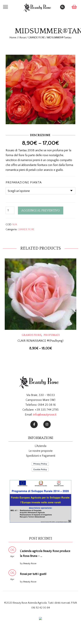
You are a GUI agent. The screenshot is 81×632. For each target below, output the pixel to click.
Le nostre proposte (41, 451)
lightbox (12, 117)
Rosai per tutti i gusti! (33, 574)
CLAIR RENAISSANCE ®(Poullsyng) (40, 340)
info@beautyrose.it (44, 414)
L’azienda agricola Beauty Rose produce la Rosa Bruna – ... (45, 553)
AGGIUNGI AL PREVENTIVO (40, 210)
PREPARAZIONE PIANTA (24, 182)
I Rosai (22, 37)
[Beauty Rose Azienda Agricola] (34, 424)
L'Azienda (40, 446)
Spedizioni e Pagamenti (40, 455)
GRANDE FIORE (36, 37)
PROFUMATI (52, 335)
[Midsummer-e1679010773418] (40, 89)
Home (13, 37)
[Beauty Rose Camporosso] (47, 424)
